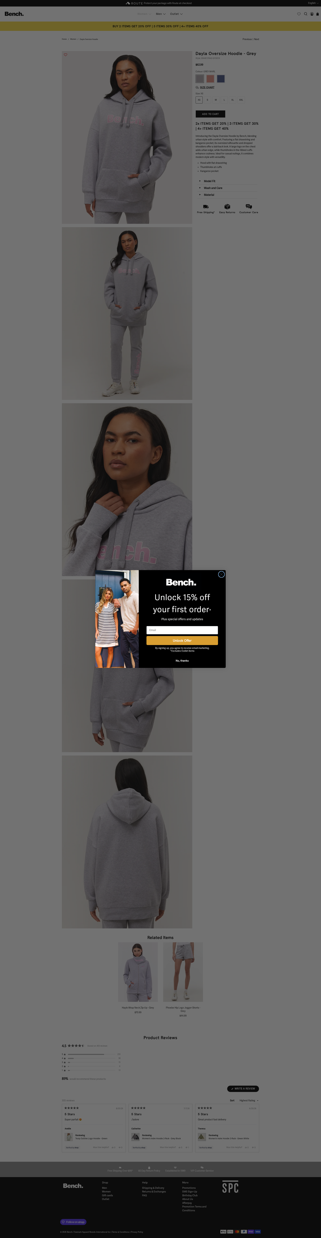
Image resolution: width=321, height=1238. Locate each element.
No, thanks (182, 660)
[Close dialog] (221, 574)
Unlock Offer (182, 640)
